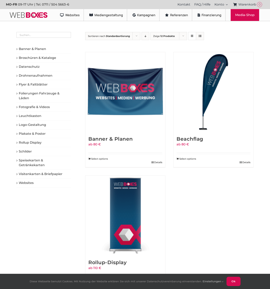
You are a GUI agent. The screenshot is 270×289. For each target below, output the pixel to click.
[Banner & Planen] (125, 92)
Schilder (25, 151)
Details (158, 162)
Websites (26, 183)
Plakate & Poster (32, 134)
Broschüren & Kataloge (37, 58)
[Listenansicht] (200, 36)
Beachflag (190, 139)
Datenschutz (29, 67)
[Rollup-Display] (125, 215)
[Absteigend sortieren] (145, 36)
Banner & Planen (110, 139)
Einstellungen (212, 281)
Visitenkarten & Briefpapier (40, 174)
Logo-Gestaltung (32, 125)
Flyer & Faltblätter (33, 84)
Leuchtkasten (30, 116)
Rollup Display (30, 142)
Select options (99, 158)
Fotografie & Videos (34, 107)
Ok (233, 281)
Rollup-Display (107, 262)
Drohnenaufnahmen (35, 75)
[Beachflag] (213, 92)
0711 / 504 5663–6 (55, 4)
